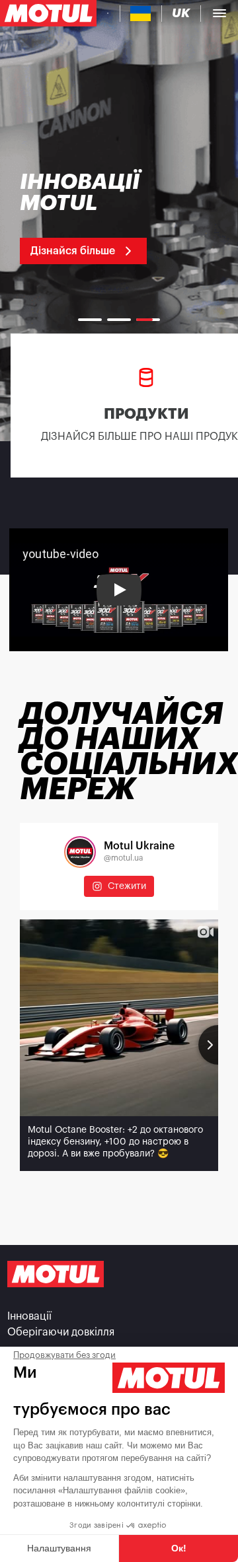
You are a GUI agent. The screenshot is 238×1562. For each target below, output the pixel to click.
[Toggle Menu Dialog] (219, 13)
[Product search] (108, 13)
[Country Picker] (140, 13)
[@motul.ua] (80, 852)
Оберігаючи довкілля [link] (60, 1332)
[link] (100, 218)
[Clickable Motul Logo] (48, 13)
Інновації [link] (29, 1316)
